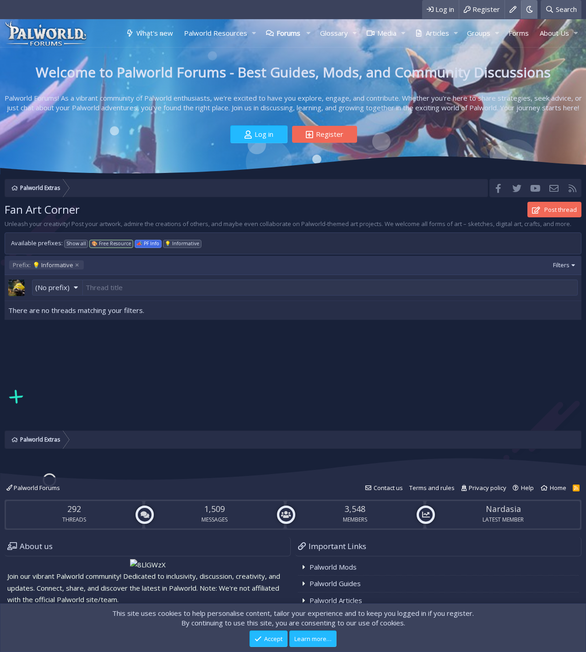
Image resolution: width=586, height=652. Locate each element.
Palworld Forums (36, 488)
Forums (288, 33)
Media (386, 33)
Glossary (334, 33)
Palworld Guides (335, 583)
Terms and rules (432, 488)
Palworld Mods (333, 566)
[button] (254, 33)
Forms (519, 33)
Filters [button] (561, 265)
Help (527, 488)
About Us (554, 33)
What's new (154, 33)
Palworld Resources (215, 33)
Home (558, 488)
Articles (437, 33)
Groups (478, 33)
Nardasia (503, 508)
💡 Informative (43, 265)
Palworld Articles (335, 600)
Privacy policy (487, 488)
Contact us (388, 488)
